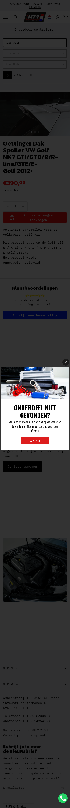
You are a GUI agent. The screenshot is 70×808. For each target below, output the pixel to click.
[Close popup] (65, 362)
